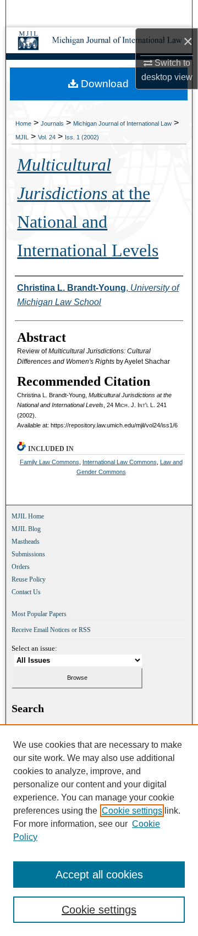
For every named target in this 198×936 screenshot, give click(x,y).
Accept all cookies (99, 875)
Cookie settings (132, 810)
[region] (99, 830)
